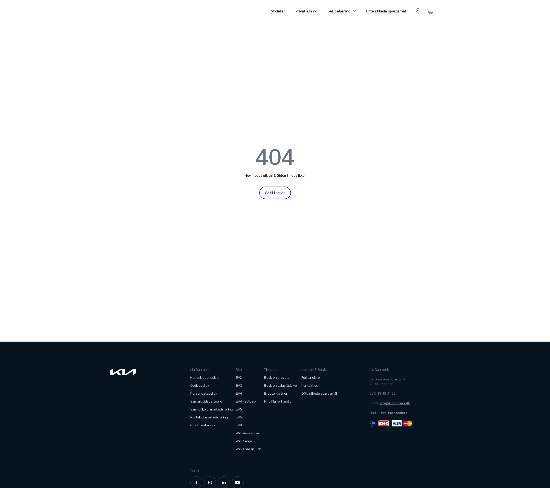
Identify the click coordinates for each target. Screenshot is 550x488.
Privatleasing (306, 11)
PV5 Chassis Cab (248, 449)
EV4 (239, 393)
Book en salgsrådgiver (281, 385)
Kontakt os (309, 385)
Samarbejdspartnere (206, 401)
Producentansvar (203, 425)
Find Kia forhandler (278, 401)
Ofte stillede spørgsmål (386, 11)
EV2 (239, 377)
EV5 (239, 409)
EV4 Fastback (246, 401)
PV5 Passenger (248, 433)
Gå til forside (275, 193)
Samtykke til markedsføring (211, 409)
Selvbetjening (339, 11)
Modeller (278, 11)
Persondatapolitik (203, 393)
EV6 (239, 417)
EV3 (239, 385)
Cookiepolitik (199, 385)
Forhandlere (310, 377)
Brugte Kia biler (275, 393)
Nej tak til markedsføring (209, 417)
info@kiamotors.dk (394, 403)
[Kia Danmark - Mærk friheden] (133, 11)
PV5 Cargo (244, 441)
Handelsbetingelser (205, 377)
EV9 (239, 425)
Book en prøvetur (277, 377)
